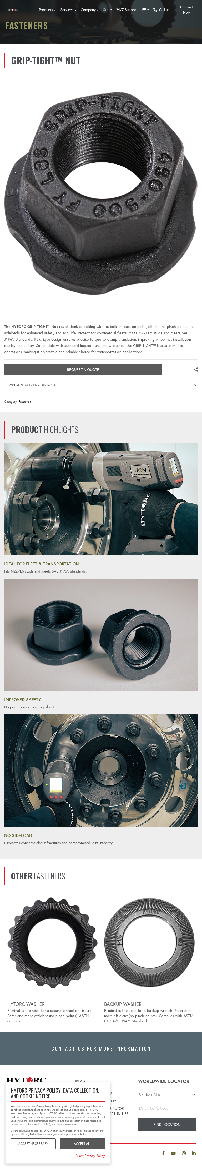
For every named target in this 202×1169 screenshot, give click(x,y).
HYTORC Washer (26, 1004)
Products (46, 9)
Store (107, 9)
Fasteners (24, 402)
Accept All (82, 1144)
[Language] (145, 9)
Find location (167, 1124)
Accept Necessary (33, 1144)
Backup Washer (123, 1004)
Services (66, 9)
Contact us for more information (101, 1048)
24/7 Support (127, 9)
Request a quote (83, 369)
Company (88, 9)
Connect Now (186, 10)
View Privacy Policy (90, 1155)
